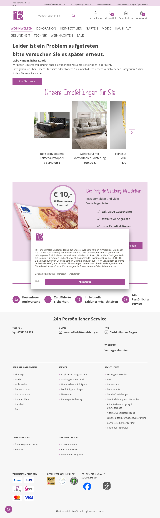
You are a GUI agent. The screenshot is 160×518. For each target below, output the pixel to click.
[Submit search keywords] (73, 15)
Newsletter (66, 394)
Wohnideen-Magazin (72, 454)
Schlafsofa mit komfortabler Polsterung (90, 156)
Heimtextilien (22, 399)
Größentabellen (69, 444)
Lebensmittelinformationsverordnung (126, 417)
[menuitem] (21, 28)
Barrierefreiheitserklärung (121, 422)
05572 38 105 (25, 332)
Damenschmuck (23, 389)
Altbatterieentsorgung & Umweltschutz (119, 406)
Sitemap (19, 374)
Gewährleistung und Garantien (123, 399)
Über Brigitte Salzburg (26, 444)
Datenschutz (113, 389)
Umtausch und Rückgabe (74, 384)
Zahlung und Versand (72, 379)
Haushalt (19, 404)
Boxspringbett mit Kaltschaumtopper (52, 156)
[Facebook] (87, 486)
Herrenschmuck (23, 394)
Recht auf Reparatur (117, 427)
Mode (18, 379)
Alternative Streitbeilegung (121, 412)
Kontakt (19, 449)
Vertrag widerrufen (116, 350)
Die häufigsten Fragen (123, 332)
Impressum (113, 384)
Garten (18, 409)
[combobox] (56, 15)
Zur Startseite (27, 81)
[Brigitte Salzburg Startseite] (17, 15)
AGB (109, 379)
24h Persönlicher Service (54, 4)
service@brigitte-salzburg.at (81, 332)
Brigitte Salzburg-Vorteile (74, 374)
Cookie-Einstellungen (118, 394)
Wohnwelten (21, 384)
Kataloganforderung (71, 399)
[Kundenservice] (8, 509)
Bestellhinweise (69, 449)
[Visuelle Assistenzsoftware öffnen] (105, 486)
